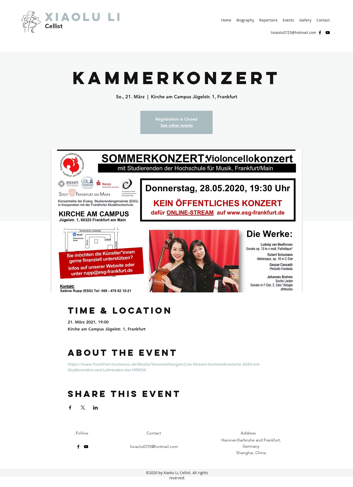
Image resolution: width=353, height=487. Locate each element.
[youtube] (327, 32)
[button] (245, 20)
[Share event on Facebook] (70, 407)
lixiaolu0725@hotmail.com (293, 32)
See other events (176, 125)
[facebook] (320, 32)
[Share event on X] (82, 407)
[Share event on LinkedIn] (95, 407)
